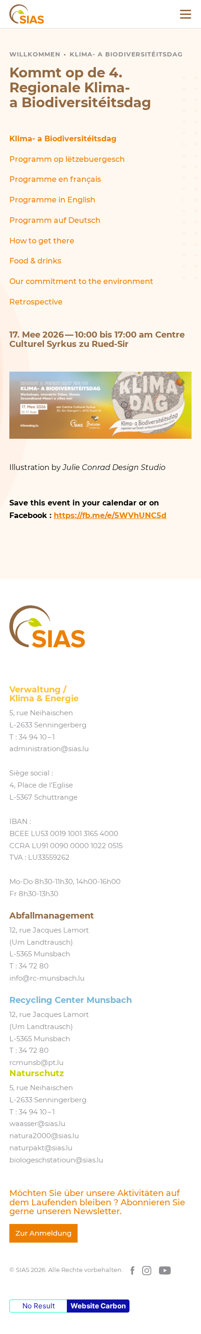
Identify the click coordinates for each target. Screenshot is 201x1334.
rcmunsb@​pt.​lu (36, 1062)
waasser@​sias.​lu (37, 1124)
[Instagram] (146, 1269)
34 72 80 (34, 966)
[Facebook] (132, 1269)
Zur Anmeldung (43, 1233)
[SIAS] (26, 14)
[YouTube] (165, 1269)
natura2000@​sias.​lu (44, 1136)
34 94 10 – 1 (37, 737)
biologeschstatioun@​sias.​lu (56, 1160)
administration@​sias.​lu (49, 749)
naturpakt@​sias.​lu (40, 1148)
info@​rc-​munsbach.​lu (47, 978)
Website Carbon (98, 1305)
